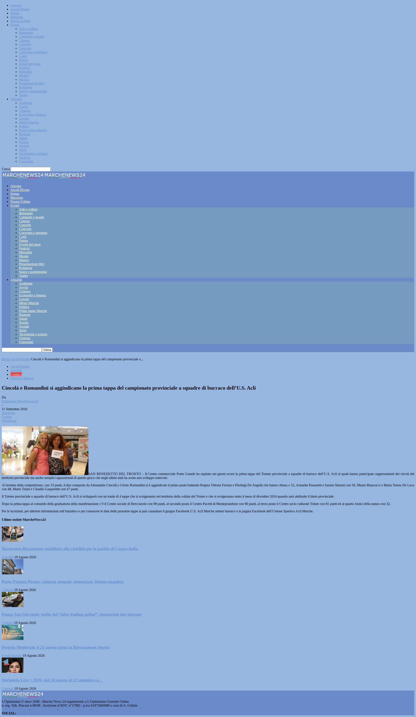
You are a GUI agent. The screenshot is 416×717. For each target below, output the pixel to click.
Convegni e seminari (33, 52)
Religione (25, 87)
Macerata (16, 17)
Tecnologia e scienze (33, 153)
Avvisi (23, 107)
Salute (23, 138)
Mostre (24, 75)
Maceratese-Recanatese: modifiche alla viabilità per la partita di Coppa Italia (70, 548)
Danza (23, 60)
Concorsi (25, 48)
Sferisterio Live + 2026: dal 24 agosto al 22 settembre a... (52, 680)
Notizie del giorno (43, 709)
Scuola (23, 142)
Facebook (24, 713)
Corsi (22, 56)
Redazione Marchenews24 (20, 401)
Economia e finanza (32, 114)
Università (26, 161)
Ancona (15, 5)
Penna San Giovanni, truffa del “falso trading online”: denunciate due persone (71, 614)
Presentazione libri (31, 83)
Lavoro (24, 118)
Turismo (24, 157)
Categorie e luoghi (31, 36)
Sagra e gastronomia (33, 91)
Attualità (16, 99)
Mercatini (25, 71)
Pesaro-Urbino (20, 21)
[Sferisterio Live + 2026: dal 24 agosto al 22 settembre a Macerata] (12, 671)
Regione (25, 134)
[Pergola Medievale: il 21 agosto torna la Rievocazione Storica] (12, 639)
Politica (24, 126)
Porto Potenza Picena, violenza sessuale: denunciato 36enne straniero (63, 581)
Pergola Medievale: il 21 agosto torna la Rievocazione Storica (56, 647)
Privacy (84, 709)
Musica (24, 79)
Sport (22, 150)
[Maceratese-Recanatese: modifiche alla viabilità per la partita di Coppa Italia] (12, 540)
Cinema (24, 40)
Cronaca (25, 111)
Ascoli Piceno (19, 9)
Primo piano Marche (33, 130)
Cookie (97, 709)
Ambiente (25, 103)
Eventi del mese (30, 64)
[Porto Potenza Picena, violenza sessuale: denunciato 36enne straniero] (12, 573)
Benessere (26, 32)
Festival (24, 68)
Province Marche (22, 378)
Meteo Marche (29, 122)
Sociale (24, 146)
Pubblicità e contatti (15, 709)
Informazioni (67, 709)
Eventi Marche (12, 655)
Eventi (14, 25)
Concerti (25, 44)
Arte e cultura (28, 29)
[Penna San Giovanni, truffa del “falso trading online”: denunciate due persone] (12, 606)
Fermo (14, 13)
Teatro (23, 95)
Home (6, 359)
